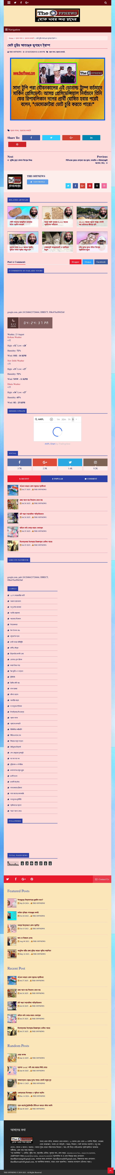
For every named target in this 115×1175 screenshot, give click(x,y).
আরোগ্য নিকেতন (15, 618)
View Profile (39, 182)
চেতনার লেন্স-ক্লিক (16, 659)
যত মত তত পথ (14, 758)
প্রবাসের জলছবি (29, 38)
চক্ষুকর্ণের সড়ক (14, 636)
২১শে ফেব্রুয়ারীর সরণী (17, 595)
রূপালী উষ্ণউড (14, 781)
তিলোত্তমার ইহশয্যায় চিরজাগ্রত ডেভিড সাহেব (36, 541)
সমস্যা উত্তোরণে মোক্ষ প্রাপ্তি (28, 925)
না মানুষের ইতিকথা (16, 706)
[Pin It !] (17, 144)
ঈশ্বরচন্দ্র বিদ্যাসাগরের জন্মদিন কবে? (30, 900)
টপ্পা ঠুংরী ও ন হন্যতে (16, 671)
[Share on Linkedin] (91, 137)
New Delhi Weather (15, 360)
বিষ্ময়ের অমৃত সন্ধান (16, 741)
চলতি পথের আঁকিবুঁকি (16, 642)
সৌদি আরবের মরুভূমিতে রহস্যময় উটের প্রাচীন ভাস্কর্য (21, 223)
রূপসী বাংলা (13, 776)
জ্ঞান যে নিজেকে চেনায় (25, 938)
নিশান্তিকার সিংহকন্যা (17, 711)
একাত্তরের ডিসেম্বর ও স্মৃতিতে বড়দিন (31, 1092)
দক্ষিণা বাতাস (14, 694)
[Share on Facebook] (31, 137)
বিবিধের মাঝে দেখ (15, 735)
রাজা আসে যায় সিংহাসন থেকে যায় (31, 500)
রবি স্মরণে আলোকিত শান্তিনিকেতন (32, 514)
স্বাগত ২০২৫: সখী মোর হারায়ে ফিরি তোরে (32, 1067)
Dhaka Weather (13, 384)
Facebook (101, 262)
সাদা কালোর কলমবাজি (17, 793)
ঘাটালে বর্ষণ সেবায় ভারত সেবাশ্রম (31, 528)
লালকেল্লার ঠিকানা (16, 787)
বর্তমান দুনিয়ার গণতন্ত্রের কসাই (28, 912)
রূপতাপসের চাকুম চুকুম (17, 770)
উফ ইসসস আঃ (15, 630)
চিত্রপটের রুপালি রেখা (17, 653)
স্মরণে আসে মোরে (15, 811)
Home (11, 38)
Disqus (88, 262)
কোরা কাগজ (22, 1054)
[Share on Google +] (71, 137)
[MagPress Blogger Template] (57, 15)
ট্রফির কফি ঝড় (15, 682)
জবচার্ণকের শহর (15, 665)
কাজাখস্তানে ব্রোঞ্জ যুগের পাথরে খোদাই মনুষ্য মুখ (34, 1080)
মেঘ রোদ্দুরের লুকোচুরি (16, 752)
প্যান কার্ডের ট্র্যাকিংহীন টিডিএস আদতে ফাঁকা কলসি (35, 1105)
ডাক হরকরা (13, 688)
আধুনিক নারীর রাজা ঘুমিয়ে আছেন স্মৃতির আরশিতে (34, 950)
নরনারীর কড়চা (14, 700)
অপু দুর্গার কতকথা (15, 607)
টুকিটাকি (12, 677)
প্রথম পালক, (52, 52)
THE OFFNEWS (10, 1172)
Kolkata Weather (14, 337)
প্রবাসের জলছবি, (60, 52)
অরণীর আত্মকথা (15, 612)
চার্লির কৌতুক (14, 647)
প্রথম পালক (18, 38)
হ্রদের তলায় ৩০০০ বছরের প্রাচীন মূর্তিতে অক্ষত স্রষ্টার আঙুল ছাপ (21, 248)
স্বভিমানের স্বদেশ (15, 805)
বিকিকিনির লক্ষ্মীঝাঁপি (16, 729)
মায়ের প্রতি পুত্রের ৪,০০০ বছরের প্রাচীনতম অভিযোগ (56, 223)
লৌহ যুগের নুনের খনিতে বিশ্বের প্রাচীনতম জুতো (89, 248)
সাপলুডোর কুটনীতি (15, 799)
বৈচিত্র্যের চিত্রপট (15, 746)
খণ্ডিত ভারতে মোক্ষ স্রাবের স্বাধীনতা (33, 486)
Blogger (75, 262)
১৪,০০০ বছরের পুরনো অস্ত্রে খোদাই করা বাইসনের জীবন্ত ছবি (91, 223)
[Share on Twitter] (51, 137)
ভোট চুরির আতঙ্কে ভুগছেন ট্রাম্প (28, 45)
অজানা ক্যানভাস (15, 601)
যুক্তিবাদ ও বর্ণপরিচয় (16, 764)
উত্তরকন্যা (14, 624)
